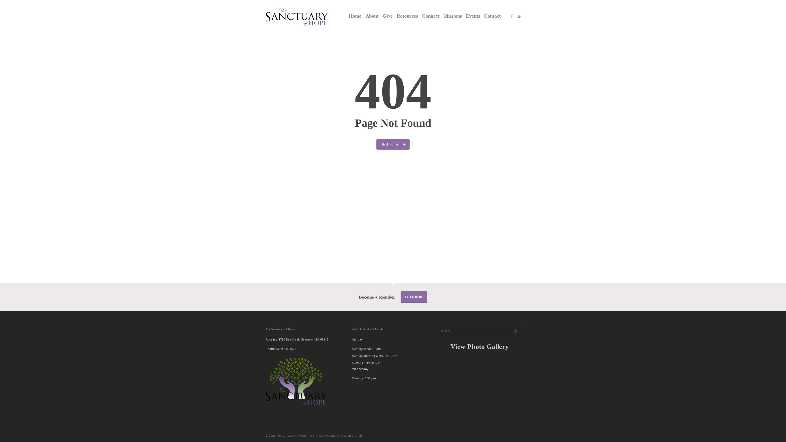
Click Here (414, 297)
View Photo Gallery (480, 346)
